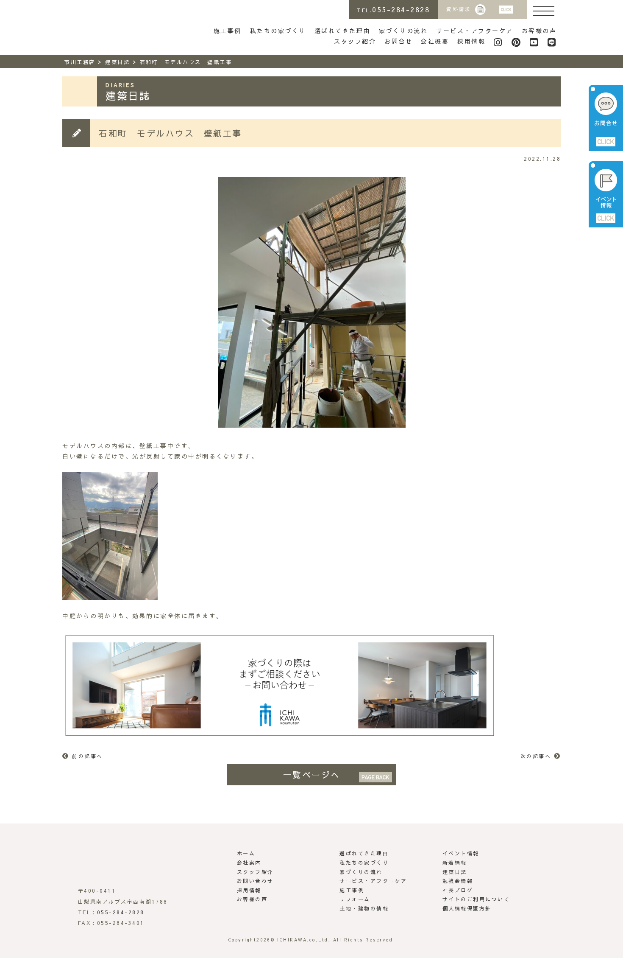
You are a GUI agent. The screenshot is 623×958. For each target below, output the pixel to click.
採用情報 (471, 41)
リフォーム (354, 899)
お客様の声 (539, 30)
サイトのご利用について (476, 899)
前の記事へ (87, 756)
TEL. (393, 9)
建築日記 (454, 871)
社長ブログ (457, 890)
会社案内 (249, 862)
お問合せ (398, 41)
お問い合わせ (255, 880)
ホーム (246, 853)
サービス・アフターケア (474, 30)
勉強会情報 (457, 880)
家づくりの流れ (403, 30)
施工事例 (228, 30)
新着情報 (454, 862)
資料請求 (458, 9)
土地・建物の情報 (364, 908)
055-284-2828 (121, 912)
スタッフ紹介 (355, 41)
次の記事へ (535, 756)
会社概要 (435, 41)
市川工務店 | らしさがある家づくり (100, 24)
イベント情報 (460, 853)
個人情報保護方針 (467, 908)
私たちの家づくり (278, 30)
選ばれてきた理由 (342, 30)
